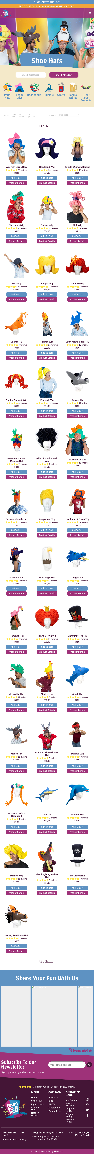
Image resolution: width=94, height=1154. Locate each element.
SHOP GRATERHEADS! (47, 2)
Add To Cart (16, 177)
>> (89, 1065)
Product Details (16, 182)
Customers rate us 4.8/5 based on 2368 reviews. (54, 1087)
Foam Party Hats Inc (52, 1151)
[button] (90, 13)
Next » (49, 126)
